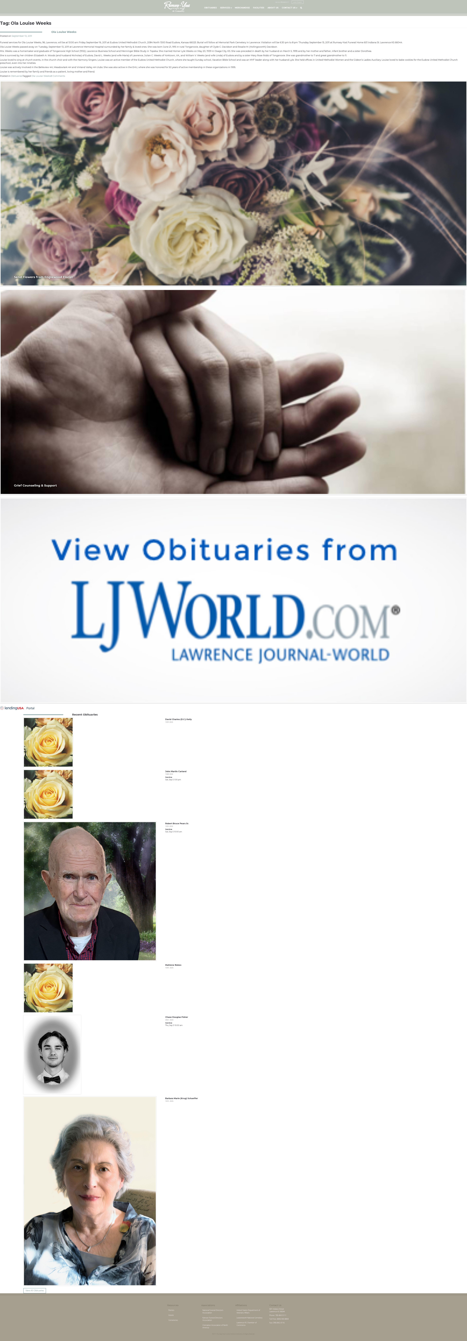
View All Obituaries (35, 1290)
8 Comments (58, 76)
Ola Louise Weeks (63, 31)
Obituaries (210, 8)
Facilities (258, 8)
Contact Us (289, 8)
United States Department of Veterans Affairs (248, 1311)
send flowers (297, 2)
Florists (171, 1310)
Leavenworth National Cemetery (249, 1318)
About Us (273, 8)
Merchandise (242, 8)
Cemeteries (173, 1320)
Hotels (171, 1315)
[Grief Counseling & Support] (233, 391)
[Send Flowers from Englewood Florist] (233, 183)
